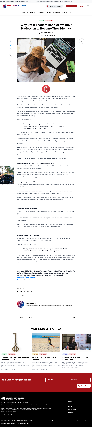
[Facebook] (2, 414)
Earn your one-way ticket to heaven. (9, 411)
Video (65, 354)
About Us (71, 404)
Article (42, 20)
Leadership (49, 20)
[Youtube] (8, 414)
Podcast (35, 354)
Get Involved (72, 409)
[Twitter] (4, 414)
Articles (32, 12)
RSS (28, 423)
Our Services (66, 12)
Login (81, 6)
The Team (71, 407)
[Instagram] (11, 414)
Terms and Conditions (21, 423)
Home (70, 401)
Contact (70, 412)
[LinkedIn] (6, 414)
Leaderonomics (48, 33)
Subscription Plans (72, 6)
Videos (48, 12)
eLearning (56, 12)
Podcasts (41, 12)
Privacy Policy (4, 423)
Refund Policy (12, 423)
